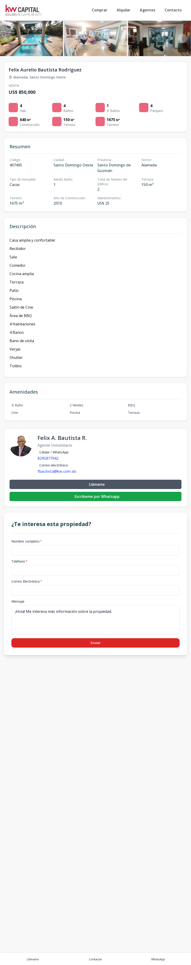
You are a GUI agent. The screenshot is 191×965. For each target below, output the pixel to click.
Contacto (173, 10)
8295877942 (48, 458)
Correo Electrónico (26, 581)
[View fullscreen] (182, 47)
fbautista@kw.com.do (57, 471)
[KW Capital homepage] (24, 10)
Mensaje (17, 601)
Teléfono (19, 561)
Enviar (96, 643)
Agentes (147, 10)
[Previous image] (8, 38)
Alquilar (123, 10)
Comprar (99, 10)
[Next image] (182, 38)
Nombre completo (26, 541)
